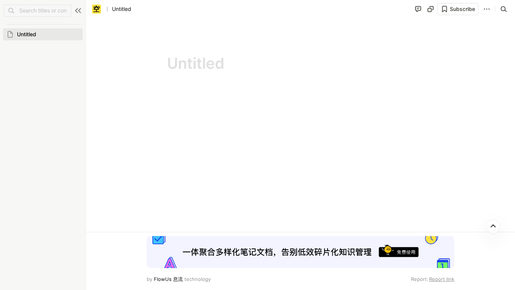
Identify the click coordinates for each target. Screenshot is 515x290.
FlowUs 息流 (168, 279)
